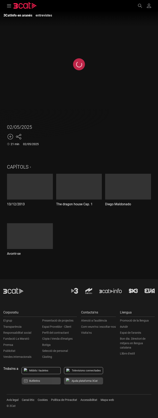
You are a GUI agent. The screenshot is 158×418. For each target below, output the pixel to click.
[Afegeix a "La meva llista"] (10, 136)
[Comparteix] (18, 136)
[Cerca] (141, 5)
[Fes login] (148, 5)
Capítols (18, 167)
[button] (40, 313)
